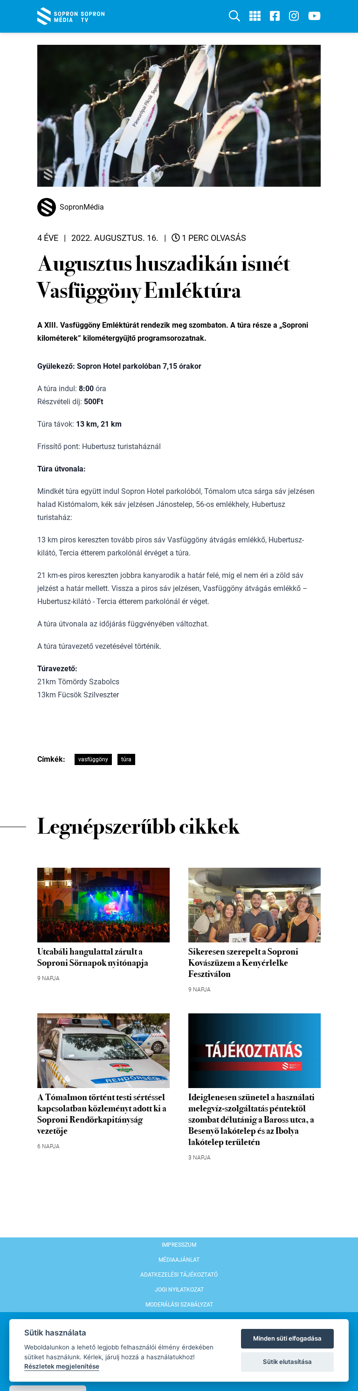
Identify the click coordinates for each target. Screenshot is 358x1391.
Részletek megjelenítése (61, 1366)
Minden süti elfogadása (287, 1338)
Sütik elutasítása (287, 1361)
